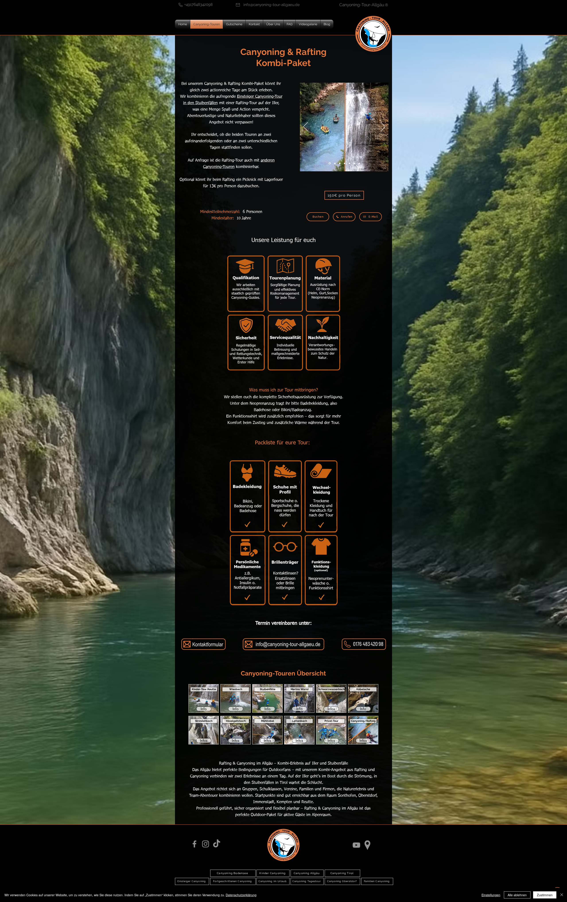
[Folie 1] (339, 163)
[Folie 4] (335, 163)
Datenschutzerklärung (241, 895)
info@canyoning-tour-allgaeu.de (271, 4)
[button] (344, 195)
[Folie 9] (330, 163)
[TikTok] (216, 844)
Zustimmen (545, 895)
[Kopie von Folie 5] (359, 163)
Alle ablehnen (517, 895)
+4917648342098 (198, 4)
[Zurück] (305, 127)
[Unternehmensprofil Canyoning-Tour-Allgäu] (367, 845)
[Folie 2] (344, 163)
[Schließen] (561, 894)
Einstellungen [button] (491, 895)
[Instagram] (205, 844)
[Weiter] (383, 127)
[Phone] (180, 4)
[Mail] (238, 4)
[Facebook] (194, 844)
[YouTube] (356, 845)
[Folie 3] (349, 163)
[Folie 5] (354, 163)
